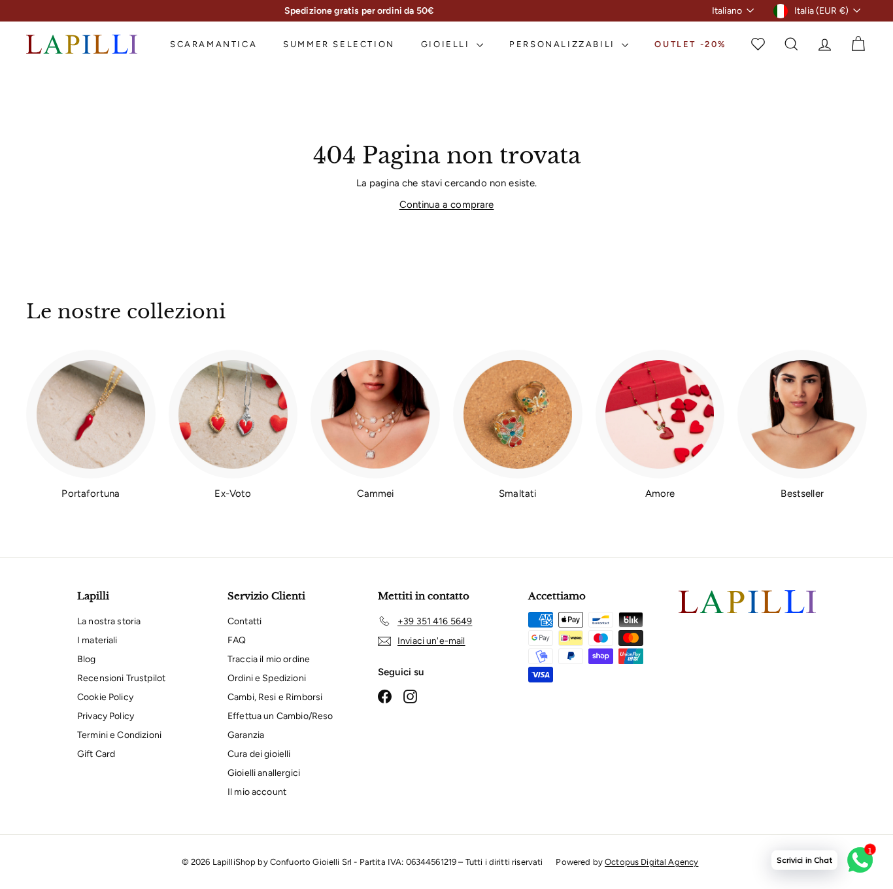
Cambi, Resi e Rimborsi (274, 697)
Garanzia (245, 735)
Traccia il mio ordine (268, 659)
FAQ (236, 640)
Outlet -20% (690, 44)
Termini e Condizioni (119, 735)
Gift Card (96, 754)
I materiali (97, 640)
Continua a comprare (446, 204)
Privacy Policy (105, 716)
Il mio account (256, 791)
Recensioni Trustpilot (121, 678)
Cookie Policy (105, 697)
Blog (86, 659)
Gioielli (447, 44)
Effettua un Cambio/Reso (280, 716)
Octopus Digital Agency (651, 862)
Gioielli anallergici (263, 773)
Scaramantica (213, 44)
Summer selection (339, 44)
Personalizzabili (563, 44)
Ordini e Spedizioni (266, 678)
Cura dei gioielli (259, 754)
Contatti (244, 621)
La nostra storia (109, 621)
